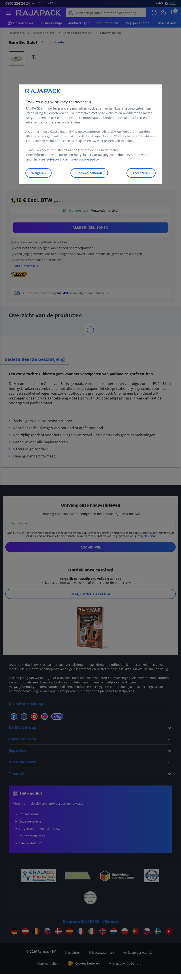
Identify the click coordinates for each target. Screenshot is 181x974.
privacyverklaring (60, 159)
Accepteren (141, 173)
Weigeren (38, 173)
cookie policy (89, 159)
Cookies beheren (89, 173)
